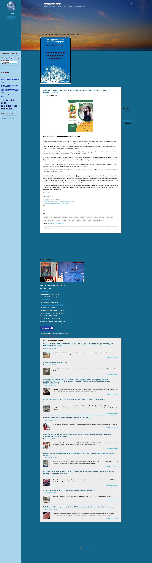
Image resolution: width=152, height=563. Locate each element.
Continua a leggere (112, 357)
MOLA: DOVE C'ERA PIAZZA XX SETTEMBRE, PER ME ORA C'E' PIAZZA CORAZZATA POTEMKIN (74, 399)
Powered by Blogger (87, 548)
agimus (46, 217)
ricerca (73, 220)
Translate (13, 63)
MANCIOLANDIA (52, 3)
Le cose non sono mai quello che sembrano (9, 115)
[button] (117, 90)
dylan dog (101, 217)
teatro (89, 220)
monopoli (58, 220)
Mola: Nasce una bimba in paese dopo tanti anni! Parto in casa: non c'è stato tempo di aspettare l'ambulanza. (78, 507)
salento (79, 220)
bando (70, 217)
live (45, 220)
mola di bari (51, 220)
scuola (84, 220)
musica (64, 220)
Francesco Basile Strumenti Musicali (52, 305)
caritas (76, 217)
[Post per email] (44, 214)
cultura (95, 217)
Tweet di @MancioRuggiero (127, 119)
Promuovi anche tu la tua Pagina (7, 118)
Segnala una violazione (8, 68)
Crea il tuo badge (126, 116)
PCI (69, 220)
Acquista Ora (46, 192)
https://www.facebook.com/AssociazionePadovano (55, 203)
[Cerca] (132, 4)
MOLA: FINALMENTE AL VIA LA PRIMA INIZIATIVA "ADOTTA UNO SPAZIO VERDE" (69, 490)
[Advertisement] (128, 33)
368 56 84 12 (48, 200)
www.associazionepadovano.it (50, 201)
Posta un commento (50, 228)
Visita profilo (11, 17)
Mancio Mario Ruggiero (127, 113)
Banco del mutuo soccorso (60, 217)
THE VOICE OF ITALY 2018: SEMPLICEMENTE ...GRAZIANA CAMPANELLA (67, 418)
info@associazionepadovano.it (66, 201)
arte (51, 217)
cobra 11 (89, 217)
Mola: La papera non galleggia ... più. (55, 362)
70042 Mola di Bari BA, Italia (56, 223)
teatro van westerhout (98, 220)
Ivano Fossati (109, 217)
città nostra (82, 217)
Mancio (12, 13)
